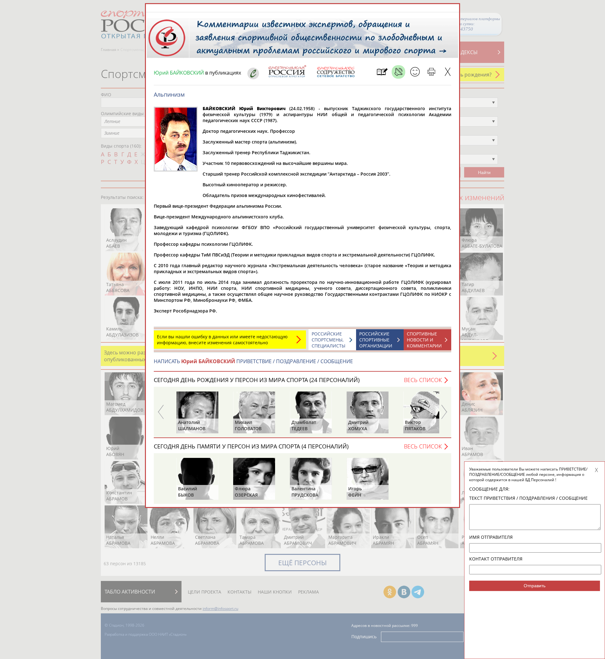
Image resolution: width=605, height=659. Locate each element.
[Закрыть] (447, 72)
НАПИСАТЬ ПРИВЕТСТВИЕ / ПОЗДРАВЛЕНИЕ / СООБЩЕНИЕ (253, 361)
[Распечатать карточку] (431, 72)
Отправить (534, 585)
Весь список (423, 380)
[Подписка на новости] (382, 72)
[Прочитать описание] (398, 72)
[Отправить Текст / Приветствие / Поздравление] (415, 72)
